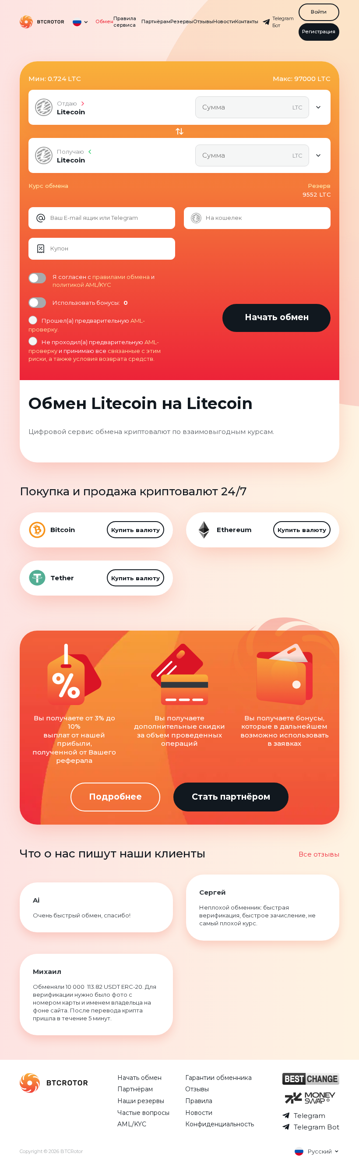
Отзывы (203, 21)
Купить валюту (135, 529)
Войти (319, 12)
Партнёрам (155, 21)
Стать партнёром (231, 797)
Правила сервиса (124, 21)
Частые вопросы (143, 1113)
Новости (224, 21)
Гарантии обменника (218, 1078)
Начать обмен (139, 1078)
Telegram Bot (316, 1127)
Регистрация (318, 31)
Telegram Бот (283, 22)
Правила (198, 1101)
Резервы (181, 21)
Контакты (246, 21)
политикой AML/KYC (82, 284)
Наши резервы (140, 1101)
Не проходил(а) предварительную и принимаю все (94, 350)
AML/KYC (131, 1124)
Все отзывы (319, 854)
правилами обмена (121, 276)
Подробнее (115, 797)
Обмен (104, 21)
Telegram (309, 1115)
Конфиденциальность (219, 1124)
